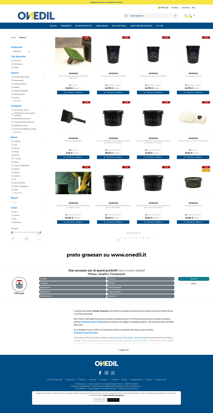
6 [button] (136, 238)
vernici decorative (21, 110)
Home (13, 37)
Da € (13, 238)
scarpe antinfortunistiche (24, 122)
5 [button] (132, 238)
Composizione (46, 296)
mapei (16, 152)
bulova (16, 155)
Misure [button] (14, 198)
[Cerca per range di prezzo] (39, 239)
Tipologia (43, 283)
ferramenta (18, 80)
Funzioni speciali (114, 287)
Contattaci (186, 8)
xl (14, 202)
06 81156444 (82, 389)
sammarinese (19, 183)
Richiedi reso (161, 379)
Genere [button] (15, 73)
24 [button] (148, 238)
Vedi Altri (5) (17, 193)
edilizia (16, 87)
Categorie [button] (16, 106)
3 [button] (125, 238)
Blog (193, 8)
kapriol (16, 172)
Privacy (124, 379)
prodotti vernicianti (21, 77)
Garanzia (81, 379)
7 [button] (139, 238)
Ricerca (22, 37)
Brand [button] (14, 137)
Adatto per (112, 296)
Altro (16, 212)
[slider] (11, 232)
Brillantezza (45, 292)
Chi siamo (175, 8)
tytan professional (21, 186)
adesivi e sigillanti (21, 91)
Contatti (149, 379)
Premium (17, 61)
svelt (16, 190)
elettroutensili (19, 94)
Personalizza (100, 400)
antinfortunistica (20, 84)
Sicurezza (103, 379)
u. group (17, 159)
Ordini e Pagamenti (54, 379)
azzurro (17, 215)
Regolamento (136, 379)
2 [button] (121, 238)
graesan (17, 141)
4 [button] (128, 238)
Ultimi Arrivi (18, 64)
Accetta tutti (113, 400)
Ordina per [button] (16, 47)
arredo (16, 98)
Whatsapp (164, 8)
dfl (15, 179)
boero (16, 162)
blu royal (17, 222)
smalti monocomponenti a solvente (24, 114)
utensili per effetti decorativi (25, 129)
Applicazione (45, 287)
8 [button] (143, 238)
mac (15, 145)
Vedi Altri (17, 101)
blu (15, 219)
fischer (17, 169)
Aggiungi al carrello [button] (74, 92)
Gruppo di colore (114, 292)
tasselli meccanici (21, 125)
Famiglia (43, 279)
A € (26, 238)
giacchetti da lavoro (22, 119)
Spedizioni (70, 379)
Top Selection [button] (18, 56)
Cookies (114, 379)
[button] (152, 238)
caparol (17, 176)
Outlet (16, 67)
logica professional (21, 165)
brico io (17, 148)
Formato (111, 283)
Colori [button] (14, 208)
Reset (193, 284)
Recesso (92, 379)
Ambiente (112, 279)
